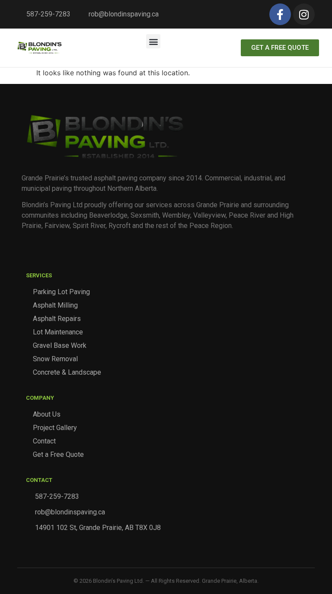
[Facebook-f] (280, 14)
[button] (153, 41)
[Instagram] (304, 14)
